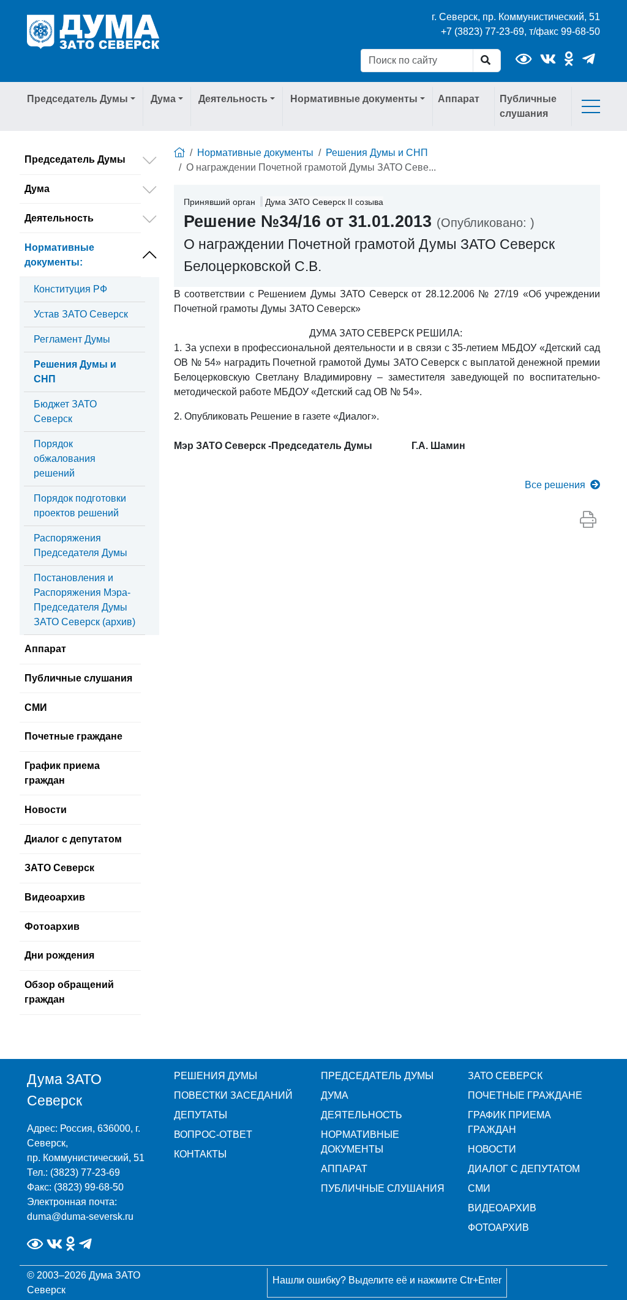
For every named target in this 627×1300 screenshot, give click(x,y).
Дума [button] (163, 99)
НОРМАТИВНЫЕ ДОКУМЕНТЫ (360, 1141)
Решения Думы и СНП (75, 371)
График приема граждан (62, 773)
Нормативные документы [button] (354, 99)
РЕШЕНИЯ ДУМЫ (215, 1076)
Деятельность (59, 218)
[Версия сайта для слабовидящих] (523, 59)
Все (555, 485)
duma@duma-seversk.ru (80, 1216)
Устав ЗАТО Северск (81, 314)
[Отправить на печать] (588, 520)
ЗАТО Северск (59, 868)
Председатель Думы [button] (77, 99)
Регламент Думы (72, 339)
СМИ (35, 707)
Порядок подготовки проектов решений (80, 505)
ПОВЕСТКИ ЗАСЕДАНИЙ (233, 1095)
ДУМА (334, 1095)
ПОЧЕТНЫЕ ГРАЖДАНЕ (525, 1095)
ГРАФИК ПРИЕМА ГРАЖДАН (509, 1122)
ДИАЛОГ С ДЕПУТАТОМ (524, 1169)
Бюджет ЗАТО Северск (65, 411)
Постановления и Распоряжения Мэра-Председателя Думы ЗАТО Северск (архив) (84, 600)
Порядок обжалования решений (65, 458)
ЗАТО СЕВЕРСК (505, 1076)
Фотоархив (52, 926)
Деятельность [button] (233, 99)
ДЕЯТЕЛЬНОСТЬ (361, 1115)
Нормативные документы (59, 254)
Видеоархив (54, 897)
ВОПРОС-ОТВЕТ (213, 1134)
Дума (37, 189)
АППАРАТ (344, 1169)
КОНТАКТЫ (200, 1154)
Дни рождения (59, 955)
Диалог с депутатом (73, 839)
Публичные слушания (528, 106)
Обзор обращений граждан (69, 992)
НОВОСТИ (492, 1149)
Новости (45, 809)
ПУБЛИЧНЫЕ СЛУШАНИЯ (383, 1188)
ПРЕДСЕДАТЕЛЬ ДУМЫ (377, 1076)
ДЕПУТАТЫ (200, 1115)
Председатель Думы (75, 159)
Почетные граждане (73, 736)
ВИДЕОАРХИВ (502, 1208)
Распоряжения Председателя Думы (80, 545)
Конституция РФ (70, 289)
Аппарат (458, 99)
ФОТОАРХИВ (498, 1227)
